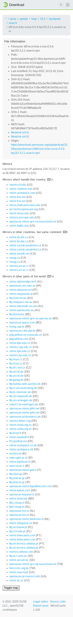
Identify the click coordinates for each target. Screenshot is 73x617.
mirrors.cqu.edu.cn (20, 347)
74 (52, 276)
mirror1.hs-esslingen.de (23, 404)
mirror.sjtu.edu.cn (19, 351)
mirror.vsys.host (18, 572)
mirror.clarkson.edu (21, 188)
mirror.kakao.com (19, 490)
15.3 (42, 18)
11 (51, 179)
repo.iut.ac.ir (16, 465)
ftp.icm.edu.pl (17, 531)
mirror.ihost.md (18, 498)
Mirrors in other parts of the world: (25, 276)
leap (34, 18)
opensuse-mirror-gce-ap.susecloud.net (32, 564)
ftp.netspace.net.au (20, 302)
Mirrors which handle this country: (25, 179)
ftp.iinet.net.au (17, 297)
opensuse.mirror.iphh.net (24, 408)
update (24, 18)
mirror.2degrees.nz (20, 523)
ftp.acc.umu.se (18, 555)
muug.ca (14, 257)
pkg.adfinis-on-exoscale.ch (25, 334)
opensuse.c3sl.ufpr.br (22, 330)
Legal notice (40, 601)
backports (55, 18)
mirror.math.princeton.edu (24, 205)
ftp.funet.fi (15, 433)
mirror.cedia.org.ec (20, 424)
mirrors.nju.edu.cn (20, 355)
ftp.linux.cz (15, 359)
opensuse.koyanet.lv (21, 494)
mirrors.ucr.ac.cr (19, 265)
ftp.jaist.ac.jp (17, 478)
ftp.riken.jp (15, 474)
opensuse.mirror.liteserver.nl (26, 519)
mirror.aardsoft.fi (19, 437)
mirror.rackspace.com (22, 192)
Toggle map (11, 587)
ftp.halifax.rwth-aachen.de (25, 383)
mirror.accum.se (19, 559)
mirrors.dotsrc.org (20, 420)
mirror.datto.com (19, 225)
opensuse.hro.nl (19, 510)
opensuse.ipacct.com (22, 322)
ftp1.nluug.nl (16, 502)
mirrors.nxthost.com (21, 551)
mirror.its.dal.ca (18, 237)
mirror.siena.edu (19, 213)
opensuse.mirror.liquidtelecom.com (30, 486)
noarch (13, 22)
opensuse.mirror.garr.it (22, 469)
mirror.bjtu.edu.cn (19, 343)
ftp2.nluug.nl (16, 506)
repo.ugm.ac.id (18, 457)
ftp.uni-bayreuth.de (20, 396)
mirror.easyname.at (21, 293)
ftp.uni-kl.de (16, 371)
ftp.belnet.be (16, 314)
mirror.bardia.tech (20, 461)
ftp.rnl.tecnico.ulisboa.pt (23, 543)
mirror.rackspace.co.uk (23, 445)
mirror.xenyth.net (19, 253)
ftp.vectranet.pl (18, 527)
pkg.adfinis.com (19, 338)
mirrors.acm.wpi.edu (21, 217)
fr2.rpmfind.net (18, 441)
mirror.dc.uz (16, 580)
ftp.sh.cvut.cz (17, 367)
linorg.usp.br (16, 326)
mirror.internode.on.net (23, 306)
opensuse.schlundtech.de (25, 416)
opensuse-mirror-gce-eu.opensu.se (30, 318)
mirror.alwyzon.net (20, 289)
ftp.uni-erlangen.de (20, 400)
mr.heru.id (15, 453)
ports (13, 18)
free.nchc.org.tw (19, 568)
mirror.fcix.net (17, 196)
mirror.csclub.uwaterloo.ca (25, 245)
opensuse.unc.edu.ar (22, 285)
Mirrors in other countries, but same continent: (33, 232)
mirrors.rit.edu (17, 184)
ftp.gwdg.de (16, 379)
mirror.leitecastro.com (22, 535)
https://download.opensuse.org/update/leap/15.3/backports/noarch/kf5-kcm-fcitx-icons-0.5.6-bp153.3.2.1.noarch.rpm (39, 148)
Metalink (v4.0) (20, 136)
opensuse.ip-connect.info (24, 576)
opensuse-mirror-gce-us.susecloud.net (32, 221)
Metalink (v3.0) (20, 132)
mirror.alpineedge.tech (22, 281)
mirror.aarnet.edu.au (21, 310)
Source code (58, 601)
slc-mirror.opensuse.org (23, 209)
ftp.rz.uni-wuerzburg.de (23, 388)
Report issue (41, 605)
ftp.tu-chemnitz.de (20, 392)
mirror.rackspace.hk (21, 449)
